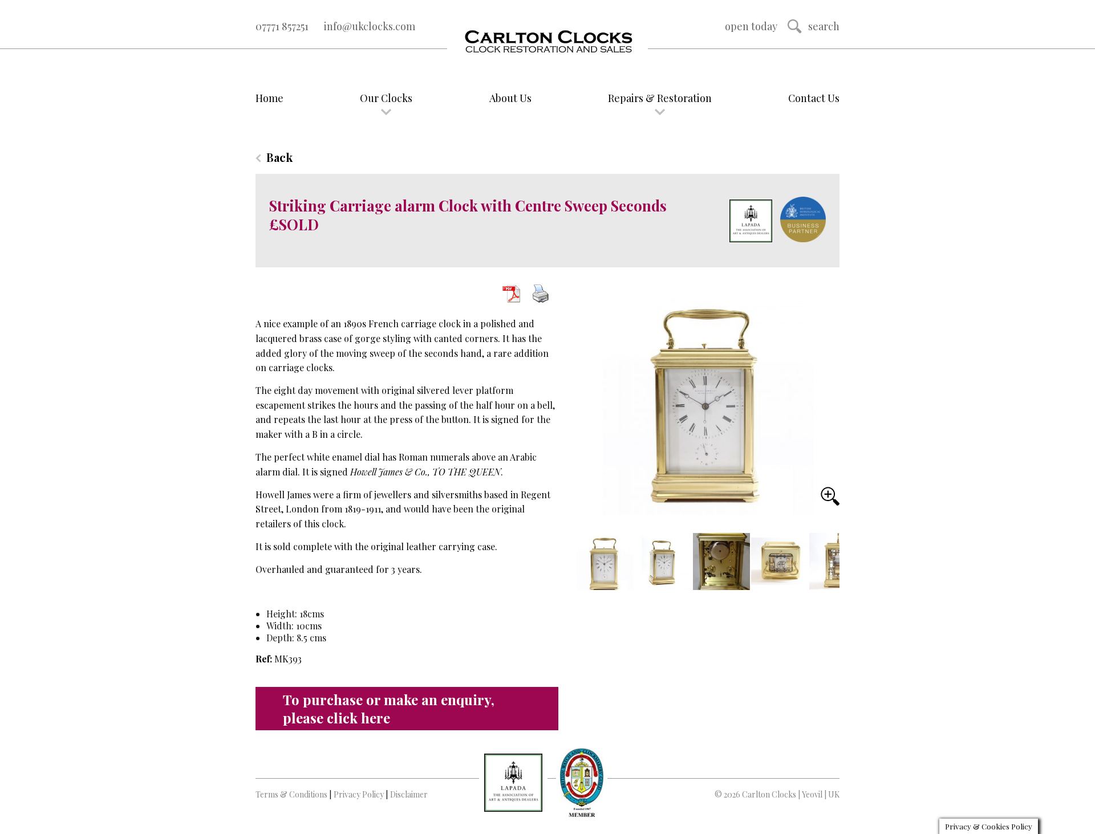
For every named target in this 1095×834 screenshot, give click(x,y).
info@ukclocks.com (369, 26)
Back (279, 157)
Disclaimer (409, 794)
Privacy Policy (359, 794)
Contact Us (814, 98)
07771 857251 (282, 26)
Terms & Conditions (291, 794)
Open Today (751, 26)
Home (269, 98)
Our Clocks (386, 98)
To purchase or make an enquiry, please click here (388, 708)
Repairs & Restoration (660, 98)
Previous (587, 562)
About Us (510, 98)
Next (824, 568)
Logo (547, 42)
